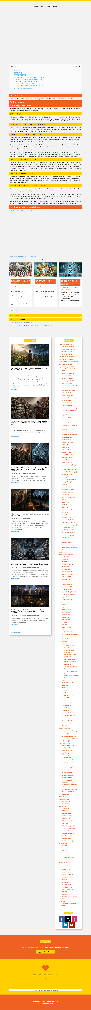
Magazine (42, 6)
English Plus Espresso (67, 349)
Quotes (64, 515)
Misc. (63, 845)
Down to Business (66, 582)
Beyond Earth (65, 376)
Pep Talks (64, 823)
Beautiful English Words (65, 359)
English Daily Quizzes (64, 364)
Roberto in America (69, 659)
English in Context (66, 589)
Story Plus (61, 843)
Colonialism (65, 869)
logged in (19, 322)
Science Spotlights (66, 520)
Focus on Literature (67, 765)
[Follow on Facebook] (62, 919)
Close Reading (65, 755)
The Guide (64, 698)
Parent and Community (68, 497)
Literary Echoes (66, 482)
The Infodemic (65, 887)
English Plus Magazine (65, 367)
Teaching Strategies (67, 535)
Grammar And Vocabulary (69, 434)
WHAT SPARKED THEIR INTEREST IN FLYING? (30, 78)
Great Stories (65, 439)
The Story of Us (66, 703)
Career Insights (66, 383)
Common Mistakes (67, 574)
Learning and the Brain (68, 469)
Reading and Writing (67, 517)
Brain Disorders (66, 867)
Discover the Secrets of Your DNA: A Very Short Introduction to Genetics (70, 282)
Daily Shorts (65, 577)
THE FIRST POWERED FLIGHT (25, 83)
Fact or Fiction (65, 420)
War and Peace (66, 542)
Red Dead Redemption (68, 745)
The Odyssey (65, 748)
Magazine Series (66, 487)
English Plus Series (64, 728)
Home (36, 6)
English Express (66, 587)
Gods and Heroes (66, 432)
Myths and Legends (67, 492)
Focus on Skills (65, 770)
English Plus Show (66, 597)
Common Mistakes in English (69, 386)
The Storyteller (66, 705)
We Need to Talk (66, 720)
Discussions (65, 579)
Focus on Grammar (67, 762)
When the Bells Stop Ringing (69, 897)
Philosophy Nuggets (67, 826)
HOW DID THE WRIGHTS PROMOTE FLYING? (30, 85)
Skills (63, 680)
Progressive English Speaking (69, 634)
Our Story (64, 622)
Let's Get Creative (66, 474)
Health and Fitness (67, 442)
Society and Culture (67, 682)
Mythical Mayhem (66, 617)
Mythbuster (65, 818)
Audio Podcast (18, 72)
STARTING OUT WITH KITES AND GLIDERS (29, 79)
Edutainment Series (67, 730)
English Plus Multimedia (68, 415)
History (64, 604)
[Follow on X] (68, 919)
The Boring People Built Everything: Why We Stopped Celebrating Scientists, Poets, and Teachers (28, 611)
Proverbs (64, 512)
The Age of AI (65, 884)
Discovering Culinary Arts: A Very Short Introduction (44, 282)
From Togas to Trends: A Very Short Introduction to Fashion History (20, 282)
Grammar (64, 602)
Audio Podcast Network (65, 344)
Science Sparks (66, 831)
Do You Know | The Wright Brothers (18, 210)
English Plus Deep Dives (68, 592)
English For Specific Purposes (69, 410)
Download (34, 256)
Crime (66, 855)
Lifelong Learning (66, 874)
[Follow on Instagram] (74, 919)
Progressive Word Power (68, 789)
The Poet (64, 700)
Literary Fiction (68, 857)
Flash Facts (65, 422)
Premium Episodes (69, 632)
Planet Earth (65, 499)
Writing (63, 725)
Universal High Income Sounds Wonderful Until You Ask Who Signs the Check (29, 369)
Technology (65, 687)
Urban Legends (66, 894)
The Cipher (64, 690)
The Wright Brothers (20, 74)
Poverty (64, 882)
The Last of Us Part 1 (70, 738)
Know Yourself (65, 462)
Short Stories (65, 853)
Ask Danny (64, 561)
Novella (64, 848)
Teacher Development (68, 532)
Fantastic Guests (66, 351)
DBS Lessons (65, 803)
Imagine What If (66, 813)
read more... (15, 389)
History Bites (65, 810)
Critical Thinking (66, 872)
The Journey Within (67, 537)
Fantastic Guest (66, 599)
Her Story (64, 444)
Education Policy (66, 403)
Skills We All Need (69, 661)
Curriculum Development (68, 398)
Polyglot (64, 507)
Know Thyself (65, 609)
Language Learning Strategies (70, 465)
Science (64, 641)
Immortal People (66, 457)
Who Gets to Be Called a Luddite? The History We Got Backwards (30, 514)
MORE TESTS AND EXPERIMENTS (27, 81)
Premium (64, 630)
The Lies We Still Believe (70, 667)
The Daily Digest (66, 695)
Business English (66, 572)
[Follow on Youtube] (72, 925)
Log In (55, 6)
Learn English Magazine (65, 753)
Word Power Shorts (67, 545)
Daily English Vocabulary (68, 346)
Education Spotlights (67, 405)
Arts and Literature (67, 373)
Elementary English (67, 757)
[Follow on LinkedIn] (65, 925)
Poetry (63, 850)
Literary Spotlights (67, 484)
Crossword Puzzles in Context (67, 362)
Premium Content (63, 802)
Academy (64, 559)
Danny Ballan (36, 14)
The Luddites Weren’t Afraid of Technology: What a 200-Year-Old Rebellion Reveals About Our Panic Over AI (30, 469)
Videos (60, 901)
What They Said (66, 836)
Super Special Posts (64, 860)
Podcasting (65, 502)
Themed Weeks (63, 865)
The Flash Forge (63, 862)
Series (63, 644)
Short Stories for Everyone (69, 525)
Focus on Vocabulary (67, 775)
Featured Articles (63, 741)
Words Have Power (67, 841)
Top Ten (64, 540)
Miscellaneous (62, 796)
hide (77, 66)
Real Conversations (67, 791)
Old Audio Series (63, 799)
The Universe (65, 710)
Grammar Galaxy (66, 437)
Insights (64, 607)
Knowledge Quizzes (64, 750)
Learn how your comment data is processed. (43, 325)
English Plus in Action (67, 594)
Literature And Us (66, 877)
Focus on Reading (66, 767)
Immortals (64, 460)
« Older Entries (13, 310)
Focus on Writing (66, 777)
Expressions (65, 808)
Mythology (64, 619)
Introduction (18, 70)
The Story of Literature (70, 671)
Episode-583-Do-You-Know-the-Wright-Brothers (20, 256)
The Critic (64, 693)
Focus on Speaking (67, 772)
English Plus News (63, 552)
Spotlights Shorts (66, 530)
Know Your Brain (66, 815)
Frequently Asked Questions (69, 425)
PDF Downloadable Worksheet (23, 88)
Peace (63, 879)
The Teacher (65, 708)
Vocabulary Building (67, 713)
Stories (63, 685)
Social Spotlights (32, 473)
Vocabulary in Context (68, 715)
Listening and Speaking (68, 479)
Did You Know (65, 400)
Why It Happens (66, 838)
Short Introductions (54, 14)
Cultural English (66, 393)
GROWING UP (21, 76)
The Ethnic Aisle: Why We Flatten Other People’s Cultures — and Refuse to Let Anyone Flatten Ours (29, 423)
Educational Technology (68, 408)
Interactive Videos (63, 743)
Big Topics (64, 566)
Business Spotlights (67, 381)
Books (49, 6)
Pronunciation (65, 638)
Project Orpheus (66, 510)
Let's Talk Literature (67, 612)
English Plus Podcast (32, 210)
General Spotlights (67, 429)
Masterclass (65, 614)
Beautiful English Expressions (67, 356)
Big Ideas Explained (67, 378)
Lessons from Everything (68, 472)
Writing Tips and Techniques (69, 547)
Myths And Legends (67, 821)
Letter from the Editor (24, 373)
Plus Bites (64, 624)
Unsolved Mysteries (67, 833)
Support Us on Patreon (46, 952)
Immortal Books (66, 455)
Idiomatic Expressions (67, 452)
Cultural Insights (66, 395)
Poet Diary (64, 504)
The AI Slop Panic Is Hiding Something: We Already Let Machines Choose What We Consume (29, 563)
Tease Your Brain (66, 354)
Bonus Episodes (66, 569)
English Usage (65, 417)
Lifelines (64, 477)
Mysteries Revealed (67, 489)
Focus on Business (67, 760)
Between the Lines (34, 373)
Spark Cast (61, 806)
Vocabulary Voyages (67, 718)
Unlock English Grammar (71, 675)
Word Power (65, 723)
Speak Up (67, 664)
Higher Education (66, 447)
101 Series (64, 556)
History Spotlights (23, 473)
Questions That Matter (68, 828)
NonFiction (65, 494)
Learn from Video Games (68, 736)
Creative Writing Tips (67, 390)
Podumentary (65, 627)
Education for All (66, 584)
